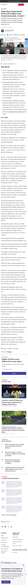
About (2, 535)
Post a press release (11, 515)
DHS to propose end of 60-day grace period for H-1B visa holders (14, 446)
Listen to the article (10, 63)
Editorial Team (4, 538)
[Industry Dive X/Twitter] (8, 526)
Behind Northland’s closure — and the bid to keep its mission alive (13, 430)
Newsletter (3, 542)
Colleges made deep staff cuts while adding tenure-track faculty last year (14, 469)
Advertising (15, 537)
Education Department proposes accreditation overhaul (12, 461)
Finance (9, 352)
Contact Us (4, 540)
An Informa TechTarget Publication (14, 1)
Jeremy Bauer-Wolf (9, 30)
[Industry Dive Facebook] (5, 526)
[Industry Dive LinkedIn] (2, 526)
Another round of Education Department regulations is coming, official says (12, 402)
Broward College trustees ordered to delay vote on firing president (15, 453)
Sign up (21, 4)
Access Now (6, 582)
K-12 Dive (15, 552)
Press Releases (5, 548)
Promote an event (17, 545)
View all (3, 515)
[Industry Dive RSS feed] (11, 526)
